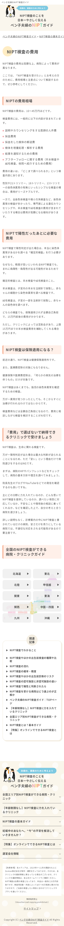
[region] (32, 463)
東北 (47, 573)
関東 (17, 596)
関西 (17, 607)
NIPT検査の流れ (19, 666)
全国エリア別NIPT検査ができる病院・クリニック (33, 718)
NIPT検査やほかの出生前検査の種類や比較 (33, 659)
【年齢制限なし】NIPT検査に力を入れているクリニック (33, 709)
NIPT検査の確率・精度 (23, 671)
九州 (17, 618)
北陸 (17, 584)
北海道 (17, 573)
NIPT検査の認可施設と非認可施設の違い (33, 681)
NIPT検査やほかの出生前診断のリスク (32, 676)
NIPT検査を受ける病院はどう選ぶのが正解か (33, 693)
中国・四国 (47, 607)
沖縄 (47, 618)
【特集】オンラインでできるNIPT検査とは (33, 731)
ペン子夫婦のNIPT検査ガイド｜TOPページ (33, 701)
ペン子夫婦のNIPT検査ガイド (15, 2)
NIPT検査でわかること (23, 650)
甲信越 (47, 584)
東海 (47, 596)
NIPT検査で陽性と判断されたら (28, 686)
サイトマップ (31, 908)
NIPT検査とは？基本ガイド (25, 725)
